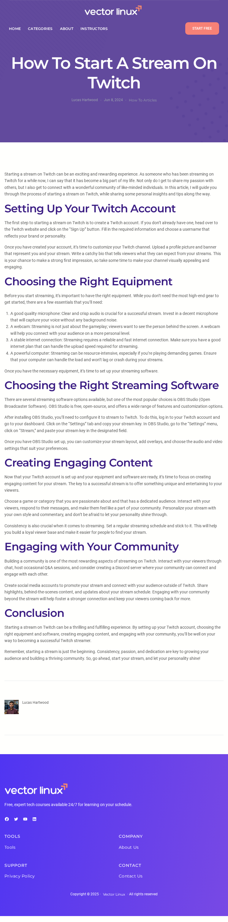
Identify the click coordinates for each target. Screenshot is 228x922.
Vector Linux (114, 894)
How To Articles (143, 100)
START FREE (202, 28)
